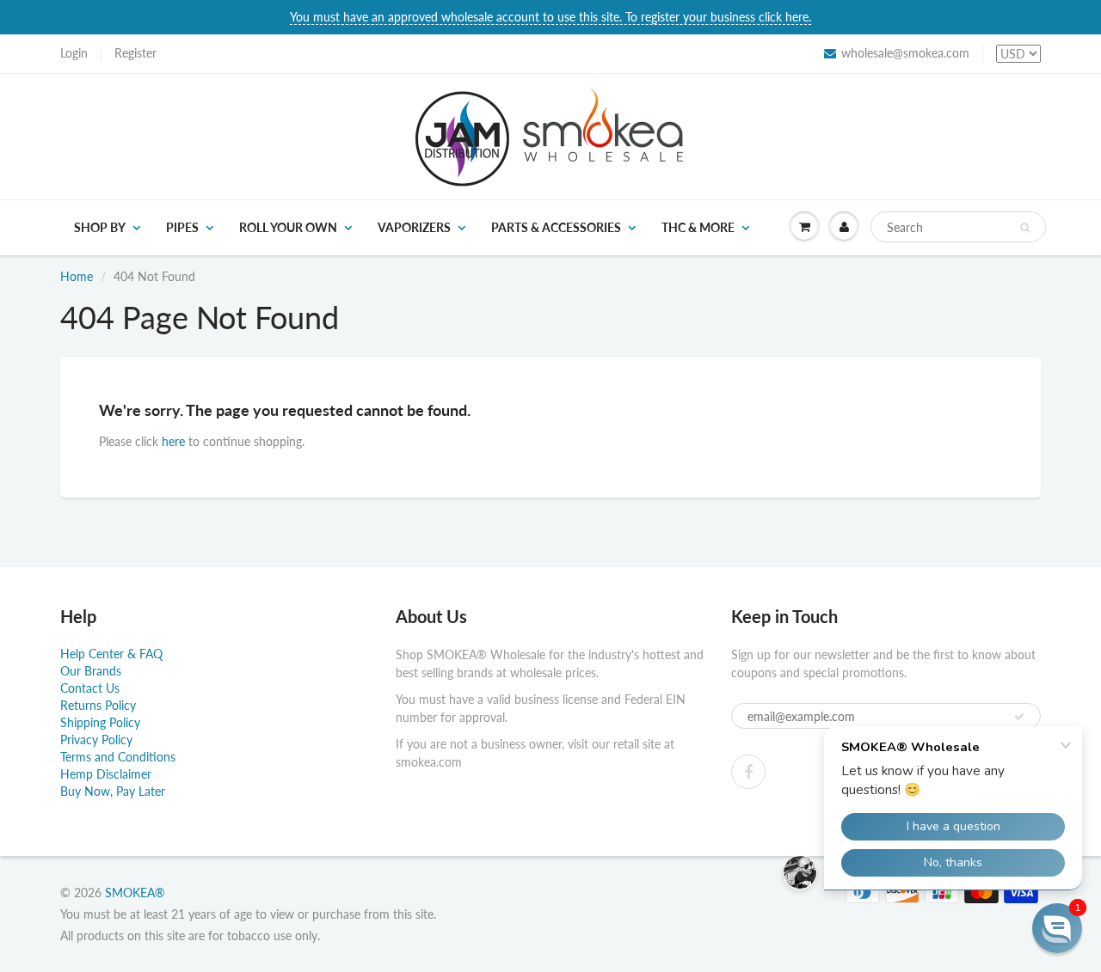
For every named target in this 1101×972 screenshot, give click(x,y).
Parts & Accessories (556, 227)
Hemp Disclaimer (105, 774)
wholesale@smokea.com (905, 53)
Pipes (182, 227)
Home (76, 276)
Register (135, 53)
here (173, 441)
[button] (1057, 928)
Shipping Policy (100, 722)
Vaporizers (414, 227)
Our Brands (90, 670)
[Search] (1024, 227)
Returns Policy (98, 705)
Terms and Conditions (117, 756)
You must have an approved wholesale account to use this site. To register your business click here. (550, 16)
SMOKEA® (135, 892)
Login (74, 53)
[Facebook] (748, 772)
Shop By (100, 227)
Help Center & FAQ (111, 653)
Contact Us (90, 688)
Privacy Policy (96, 739)
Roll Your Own (288, 227)
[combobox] (958, 226)
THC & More (698, 227)
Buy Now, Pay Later (112, 791)
